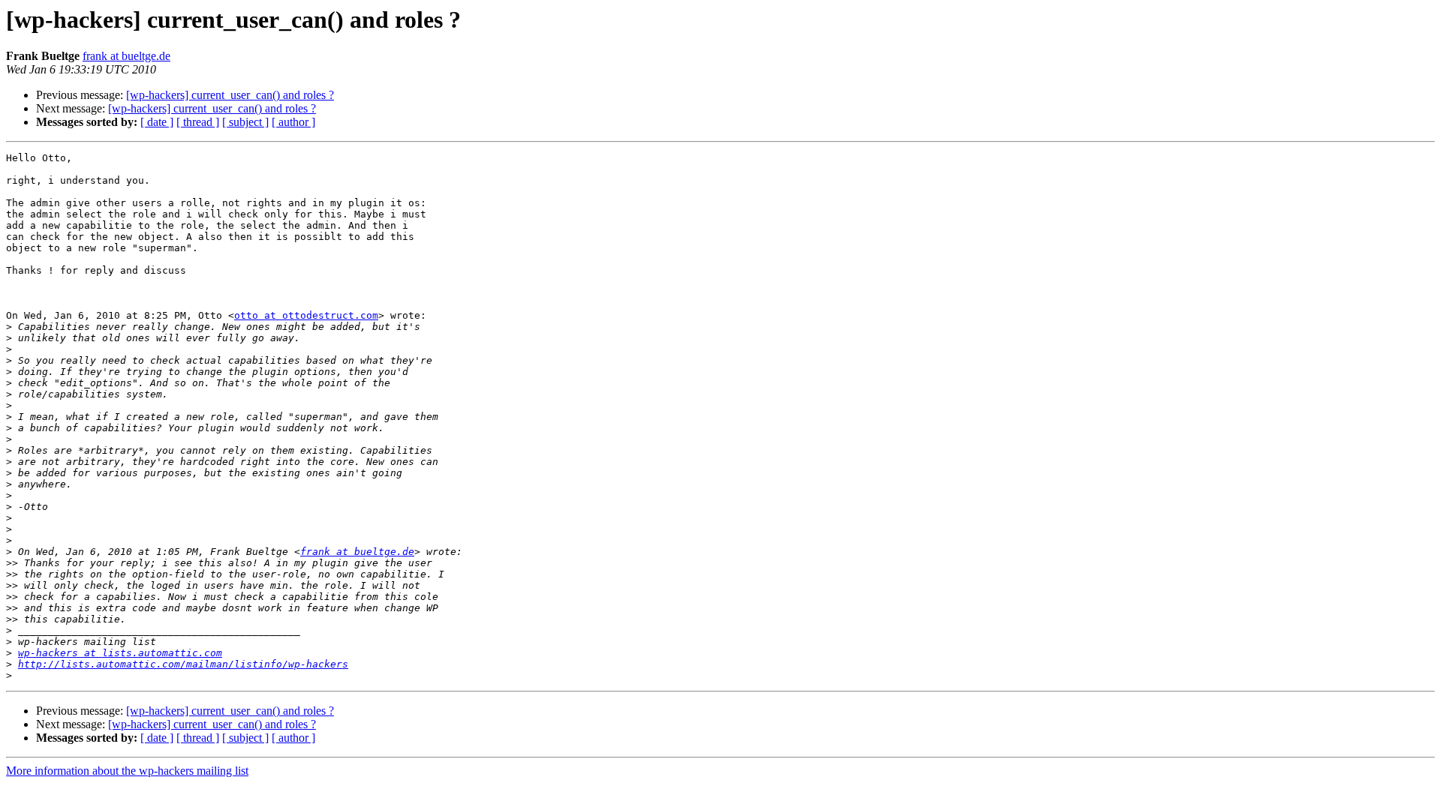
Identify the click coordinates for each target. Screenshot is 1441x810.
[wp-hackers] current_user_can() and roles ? (230, 94)
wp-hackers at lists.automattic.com (120, 652)
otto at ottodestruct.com (306, 315)
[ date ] (156, 122)
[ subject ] (245, 122)
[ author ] (293, 122)
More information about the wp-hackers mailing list (127, 770)
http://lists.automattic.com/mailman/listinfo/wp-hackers (183, 664)
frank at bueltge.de (126, 56)
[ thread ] (197, 122)
